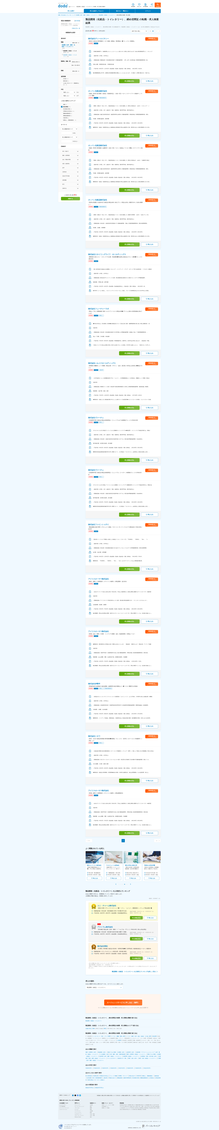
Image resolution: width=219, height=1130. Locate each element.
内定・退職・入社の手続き (144, 1106)
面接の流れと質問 (134, 1106)
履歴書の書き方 (131, 1104)
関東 (91, 1107)
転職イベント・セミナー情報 (108, 1104)
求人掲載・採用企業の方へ (153, 1121)
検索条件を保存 (70, 32)
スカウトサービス (63, 1109)
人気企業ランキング (125, 1107)
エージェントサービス (64, 1107)
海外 (91, 1116)
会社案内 (138, 1121)
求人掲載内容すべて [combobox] (67, 129)
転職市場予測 (125, 1109)
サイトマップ (153, 1095)
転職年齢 (146, 1107)
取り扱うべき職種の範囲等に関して (124, 1095)
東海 (91, 1109)
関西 (91, 1112)
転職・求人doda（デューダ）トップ (66, 15)
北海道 (91, 1104)
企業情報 (144, 1109)
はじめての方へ (63, 1104)
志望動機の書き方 (149, 1104)
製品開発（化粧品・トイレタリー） (107, 15)
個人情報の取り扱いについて (70, 1126)
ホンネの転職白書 (133, 1109)
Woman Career (78, 1116)
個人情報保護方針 (68, 1128)
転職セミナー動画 (105, 1107)
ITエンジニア (77, 1104)
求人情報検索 (62, 1106)
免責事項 (147, 1095)
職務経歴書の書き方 (140, 1104)
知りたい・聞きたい (122, 11)
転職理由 (141, 1107)
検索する (70, 198)
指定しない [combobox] (66, 92)
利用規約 (99, 1095)
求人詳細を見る (129, 81)
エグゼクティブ (78, 1113)
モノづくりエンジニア (79, 1106)
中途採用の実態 (152, 1107)
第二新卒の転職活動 (155, 1106)
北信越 (91, 1110)
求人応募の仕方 (126, 1106)
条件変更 (77, 20)
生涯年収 (137, 1107)
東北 (91, 1106)
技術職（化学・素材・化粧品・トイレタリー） (87, 15)
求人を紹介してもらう (97, 11)
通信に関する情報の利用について (109, 1095)
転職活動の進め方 (123, 1104)
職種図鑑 (139, 1109)
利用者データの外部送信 (138, 1095)
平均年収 (132, 1107)
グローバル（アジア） (79, 1115)
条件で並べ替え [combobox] (136, 31)
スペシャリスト (78, 1112)
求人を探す (71, 11)
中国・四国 (92, 1113)
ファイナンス (77, 1110)
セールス (76, 1109)
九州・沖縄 (92, 1115)
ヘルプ (158, 1095)
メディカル (77, 1107)
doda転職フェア (105, 1106)
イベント (148, 11)
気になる (150, 81)
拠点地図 (144, 1121)
